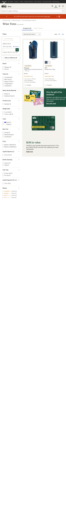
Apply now (29, 151)
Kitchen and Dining (16, 20)
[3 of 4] (54, 59)
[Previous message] (7, 16)
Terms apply (49, 101)
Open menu (63, 6)
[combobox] (33, 11)
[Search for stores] (17, 49)
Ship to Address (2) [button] (10, 57)
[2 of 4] (53, 59)
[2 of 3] (33, 59)
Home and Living (6, 20)
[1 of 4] (52, 59)
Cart (59, 6)
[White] (49, 62)
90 (63, 34)
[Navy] (46, 62)
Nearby (17, 46)
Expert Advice (38, 28)
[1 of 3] (32, 59)
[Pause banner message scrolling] (59, 16)
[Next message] (57, 16)
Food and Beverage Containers (29, 20)
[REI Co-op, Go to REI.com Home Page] (3, 6)
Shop (9, 6)
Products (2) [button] (27, 28)
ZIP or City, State (7, 46)
